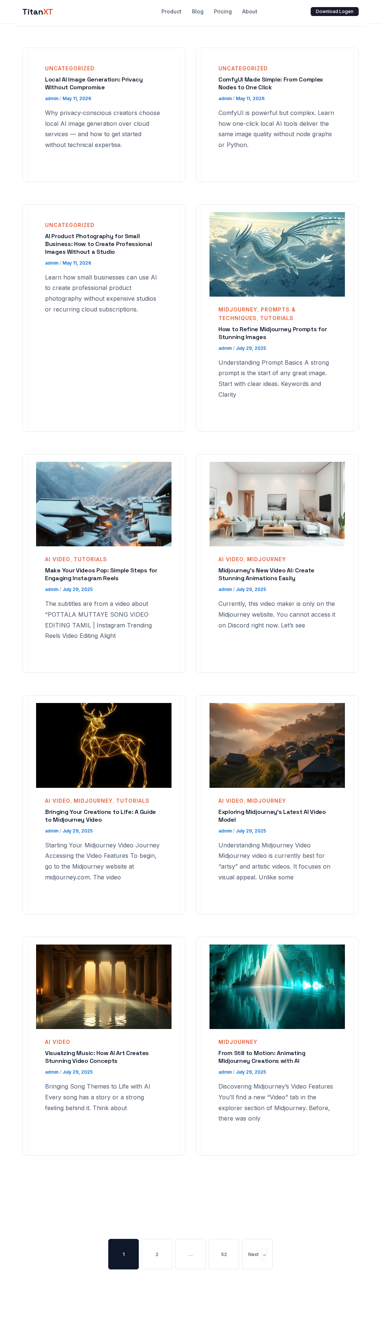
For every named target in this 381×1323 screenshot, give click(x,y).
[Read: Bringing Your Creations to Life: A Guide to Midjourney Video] (104, 744)
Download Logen (334, 11)
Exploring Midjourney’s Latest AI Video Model (272, 816)
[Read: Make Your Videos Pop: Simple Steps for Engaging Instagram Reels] (104, 503)
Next (257, 1254)
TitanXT (37, 11)
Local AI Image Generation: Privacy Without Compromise (94, 83)
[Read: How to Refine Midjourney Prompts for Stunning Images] (277, 254)
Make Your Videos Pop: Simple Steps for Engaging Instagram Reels (101, 574)
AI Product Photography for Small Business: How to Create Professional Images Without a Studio (98, 244)
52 (224, 1254)
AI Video (57, 559)
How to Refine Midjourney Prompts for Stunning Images (272, 333)
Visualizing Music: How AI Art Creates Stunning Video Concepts (97, 1057)
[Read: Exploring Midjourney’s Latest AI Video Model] (277, 744)
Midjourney (237, 309)
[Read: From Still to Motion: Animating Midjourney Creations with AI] (277, 986)
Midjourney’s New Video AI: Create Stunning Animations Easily (266, 574)
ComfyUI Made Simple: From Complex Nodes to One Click (270, 83)
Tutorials (277, 318)
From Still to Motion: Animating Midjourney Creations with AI (261, 1057)
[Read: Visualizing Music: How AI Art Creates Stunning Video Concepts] (104, 986)
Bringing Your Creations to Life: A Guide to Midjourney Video (100, 816)
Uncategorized (70, 68)
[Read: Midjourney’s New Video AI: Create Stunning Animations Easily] (277, 503)
